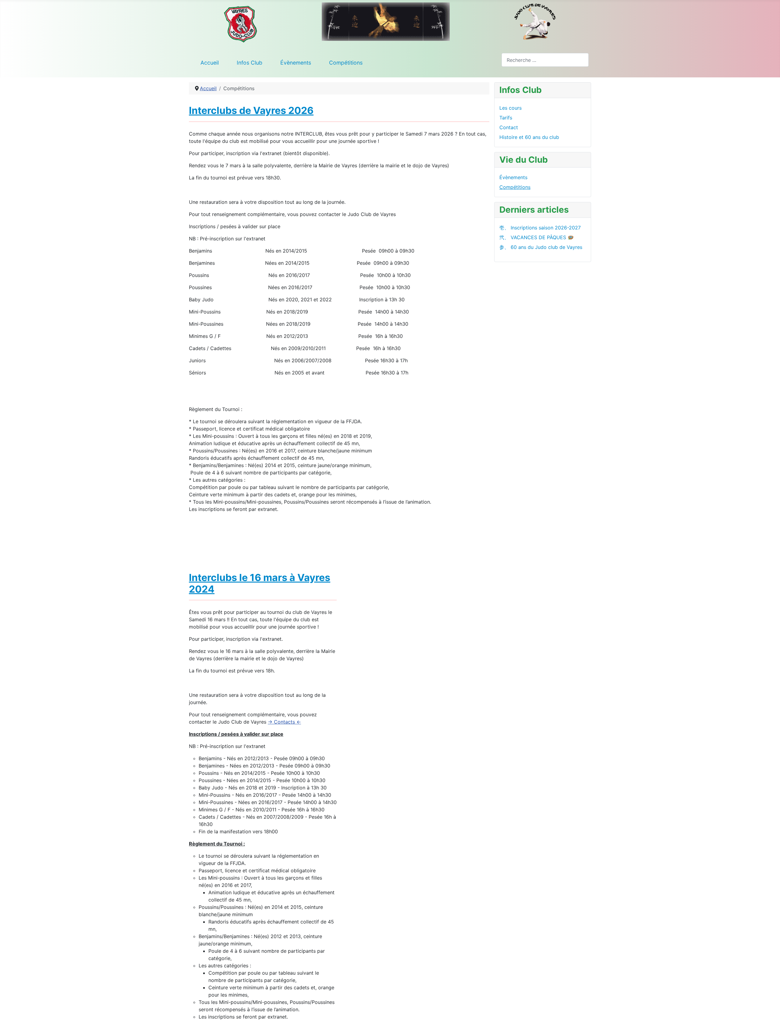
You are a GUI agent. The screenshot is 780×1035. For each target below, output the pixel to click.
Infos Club (249, 62)
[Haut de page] (769, 1023)
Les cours (510, 108)
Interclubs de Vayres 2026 (251, 110)
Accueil (209, 62)
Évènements (295, 62)
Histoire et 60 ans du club (529, 137)
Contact (508, 127)
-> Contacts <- (284, 722)
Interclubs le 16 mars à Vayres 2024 (259, 583)
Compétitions (346, 62)
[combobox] (545, 60)
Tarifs (505, 118)
